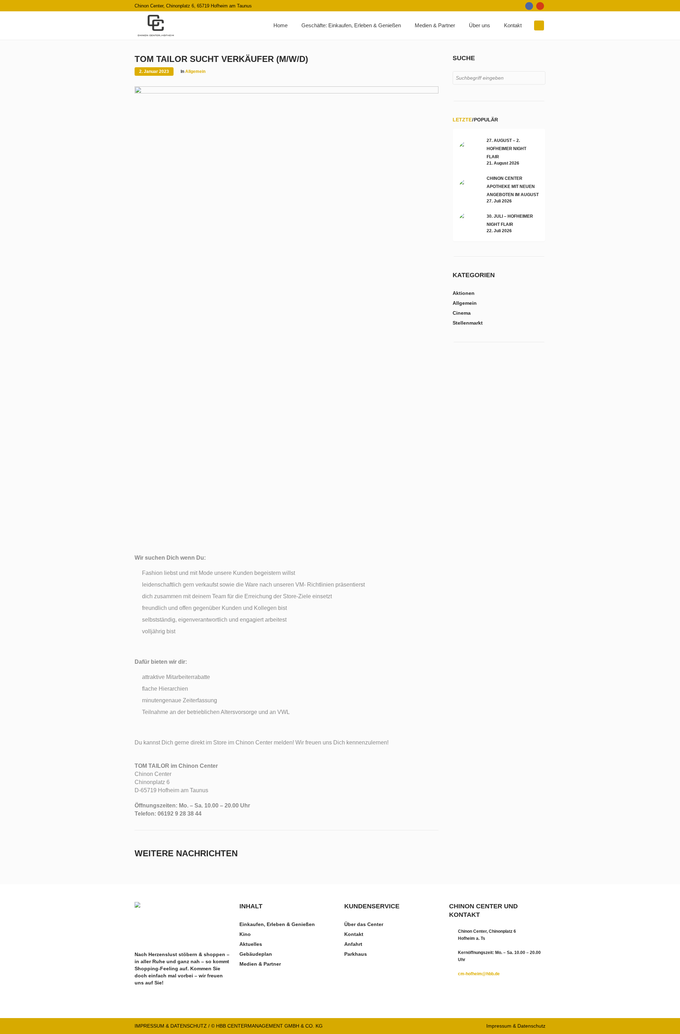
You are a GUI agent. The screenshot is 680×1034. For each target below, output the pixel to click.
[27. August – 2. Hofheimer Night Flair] (469, 151)
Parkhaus (355, 954)
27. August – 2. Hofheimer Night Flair (506, 148)
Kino (245, 934)
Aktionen (464, 293)
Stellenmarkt (468, 323)
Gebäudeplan (255, 954)
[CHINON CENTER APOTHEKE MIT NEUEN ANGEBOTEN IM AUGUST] (469, 189)
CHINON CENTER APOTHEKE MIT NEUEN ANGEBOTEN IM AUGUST (513, 186)
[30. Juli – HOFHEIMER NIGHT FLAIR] (469, 222)
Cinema (462, 313)
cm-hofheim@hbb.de (479, 973)
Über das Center (363, 924)
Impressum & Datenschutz (515, 1026)
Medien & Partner (260, 964)
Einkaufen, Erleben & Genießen (277, 924)
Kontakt (353, 934)
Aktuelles (250, 944)
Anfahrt (353, 944)
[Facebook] (529, 6)
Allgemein (195, 71)
